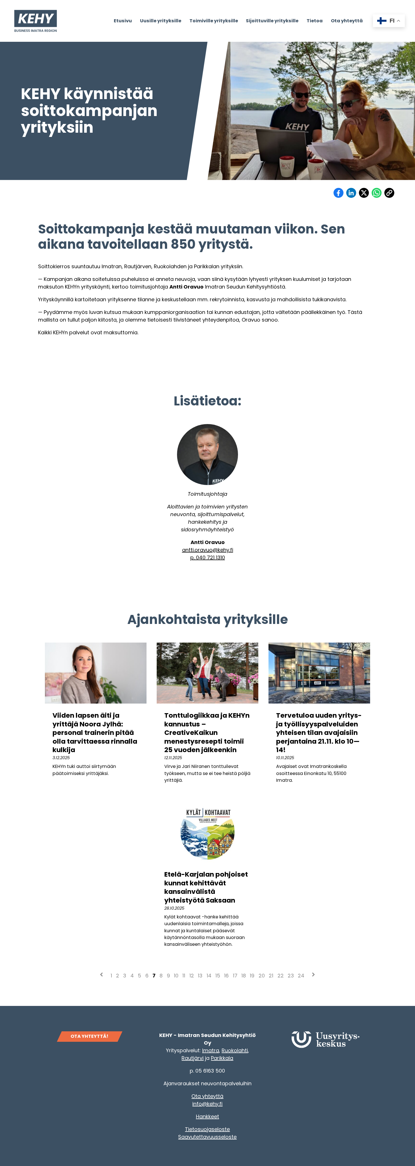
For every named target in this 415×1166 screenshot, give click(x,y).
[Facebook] (338, 193)
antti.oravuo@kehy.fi (207, 549)
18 (243, 975)
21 (271, 975)
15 (217, 975)
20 (262, 975)
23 (291, 975)
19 (252, 975)
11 (183, 975)
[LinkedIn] (351, 193)
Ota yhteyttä (207, 1096)
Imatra (210, 1050)
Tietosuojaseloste (207, 1129)
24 (301, 975)
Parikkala (222, 1058)
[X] (364, 193)
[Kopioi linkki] (389, 193)
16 (226, 975)
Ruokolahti (235, 1050)
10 (176, 975)
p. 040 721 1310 (207, 557)
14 (209, 975)
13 (200, 975)
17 (235, 975)
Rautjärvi (193, 1058)
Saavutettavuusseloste (207, 1136)
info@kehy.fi (207, 1103)
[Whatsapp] (377, 193)
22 (281, 975)
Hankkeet (207, 1116)
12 (191, 975)
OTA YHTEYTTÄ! (89, 1036)
